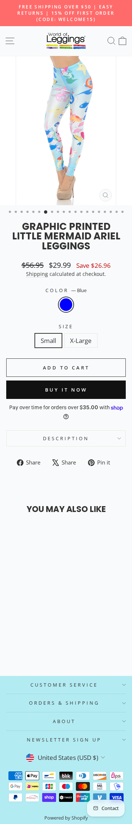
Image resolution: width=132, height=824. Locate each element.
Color (66, 290)
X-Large (81, 340)
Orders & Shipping (64, 702)
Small (48, 340)
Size (66, 326)
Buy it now (66, 389)
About (64, 721)
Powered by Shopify (66, 818)
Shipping (37, 273)
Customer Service (64, 684)
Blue (66, 304)
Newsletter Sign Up (64, 739)
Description (66, 438)
